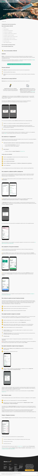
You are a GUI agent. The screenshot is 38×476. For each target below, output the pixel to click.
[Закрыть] (37, 473)
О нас (9, 466)
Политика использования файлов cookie (16, 470)
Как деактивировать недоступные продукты (10, 39)
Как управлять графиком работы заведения (10, 33)
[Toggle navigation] (36, 1)
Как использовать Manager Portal (7, 46)
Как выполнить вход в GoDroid (8, 30)
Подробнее (14, 474)
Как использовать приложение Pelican (8, 44)
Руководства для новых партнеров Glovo (9, 24)
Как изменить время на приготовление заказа (10, 36)
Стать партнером (29, 470)
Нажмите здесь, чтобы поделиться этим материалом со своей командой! (19, 64)
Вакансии (5, 468)
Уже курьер (5, 466)
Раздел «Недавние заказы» (7, 42)
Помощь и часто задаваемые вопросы (11, 469)
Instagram (21, 466)
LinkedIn (21, 467)
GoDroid (4, 27)
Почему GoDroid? (5, 29)
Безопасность (16, 471)
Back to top (4, 21)
